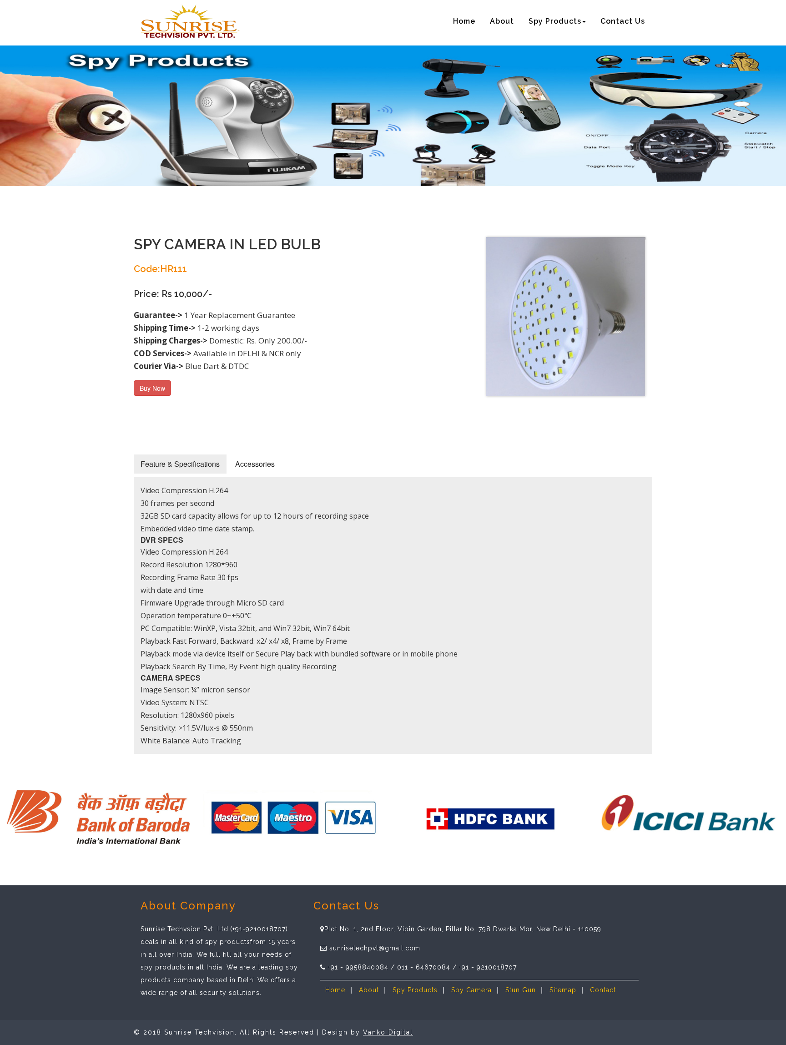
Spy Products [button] (555, 21)
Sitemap (562, 990)
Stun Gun (520, 990)
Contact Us (622, 21)
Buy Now (152, 388)
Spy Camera (471, 990)
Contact (603, 990)
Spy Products (415, 990)
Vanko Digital (388, 1032)
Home (464, 21)
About (502, 21)
